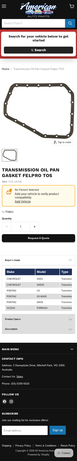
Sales (19, 376)
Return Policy (68, 445)
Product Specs (13, 319)
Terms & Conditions (45, 445)
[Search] (70, 23)
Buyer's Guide (12, 260)
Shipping (6, 445)
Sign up (58, 430)
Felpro (9, 211)
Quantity (7, 218)
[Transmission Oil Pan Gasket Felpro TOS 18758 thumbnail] (9, 155)
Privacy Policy (23, 445)
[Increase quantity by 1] (34, 226)
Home (5, 69)
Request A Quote (38, 238)
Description (11, 329)
